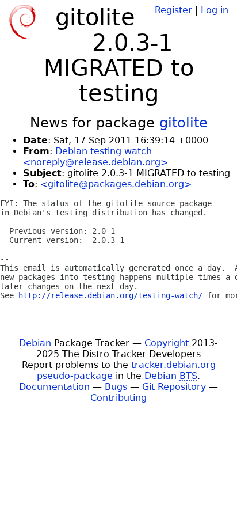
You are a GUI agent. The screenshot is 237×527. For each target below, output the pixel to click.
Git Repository (174, 386)
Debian (35, 343)
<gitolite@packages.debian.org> (116, 184)
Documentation (54, 386)
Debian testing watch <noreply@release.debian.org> (95, 157)
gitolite (183, 123)
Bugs (116, 386)
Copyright (166, 343)
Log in (214, 10)
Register (173, 10)
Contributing (118, 397)
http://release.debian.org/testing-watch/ (110, 295)
